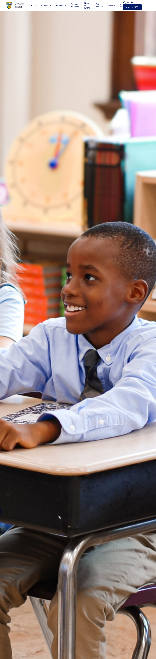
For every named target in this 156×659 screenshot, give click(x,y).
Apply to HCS (132, 7)
